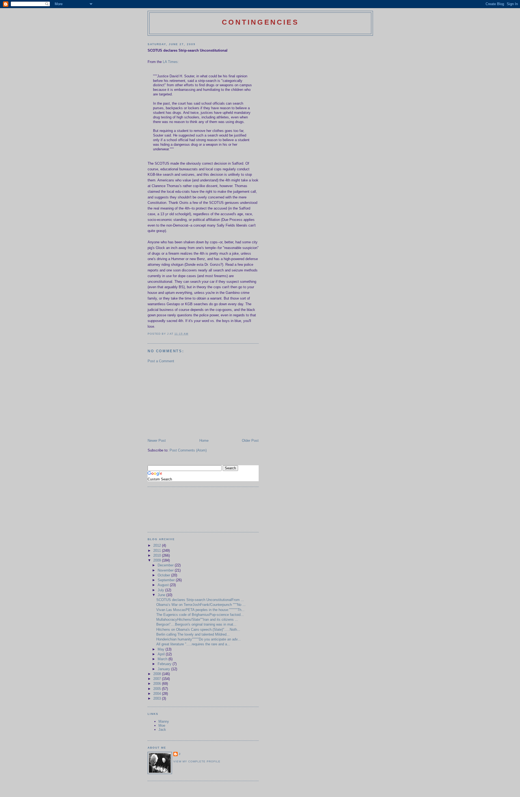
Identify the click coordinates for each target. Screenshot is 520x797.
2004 (157, 694)
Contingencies (260, 22)
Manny (163, 721)
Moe (161, 725)
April (162, 654)
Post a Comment (161, 361)
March (163, 659)
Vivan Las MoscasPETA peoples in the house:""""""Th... (200, 610)
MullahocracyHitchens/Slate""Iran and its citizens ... (197, 619)
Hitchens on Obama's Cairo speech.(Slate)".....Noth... (198, 629)
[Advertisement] (188, 400)
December (166, 565)
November (166, 570)
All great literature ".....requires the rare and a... (193, 644)
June (162, 595)
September (167, 580)
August (164, 585)
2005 (157, 689)
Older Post (250, 441)
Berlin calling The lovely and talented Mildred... (193, 634)
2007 (157, 679)
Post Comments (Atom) (188, 450)
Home (204, 441)
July (161, 590)
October (164, 575)
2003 (157, 698)
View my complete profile (196, 761)
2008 (157, 674)
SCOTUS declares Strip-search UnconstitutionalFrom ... (200, 600)
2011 (157, 551)
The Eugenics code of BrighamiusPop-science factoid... (200, 615)
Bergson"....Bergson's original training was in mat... (196, 624)
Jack (162, 730)
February (165, 664)
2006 (157, 684)
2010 (157, 555)
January (164, 669)
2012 (157, 545)
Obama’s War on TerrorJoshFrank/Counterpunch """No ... (201, 605)
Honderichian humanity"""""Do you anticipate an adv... (198, 639)
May (161, 649)
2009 (157, 560)
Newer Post (157, 441)
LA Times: (171, 62)
